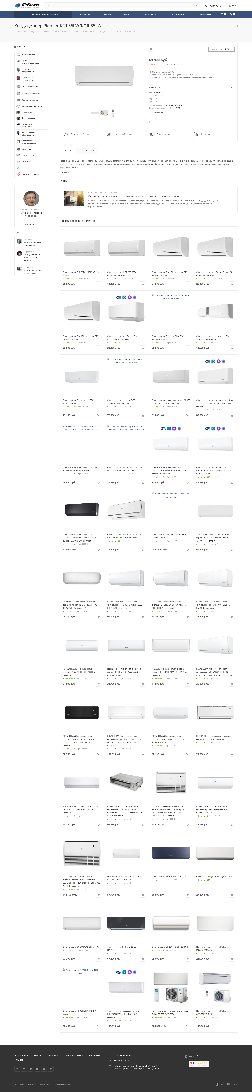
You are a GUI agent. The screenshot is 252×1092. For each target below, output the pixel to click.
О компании (21, 1055)
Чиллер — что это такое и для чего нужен (34, 271)
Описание (67, 151)
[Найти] (197, 5)
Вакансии (19, 1060)
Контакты (94, 1055)
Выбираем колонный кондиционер (32, 243)
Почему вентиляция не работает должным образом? (33, 257)
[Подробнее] (230, 193)
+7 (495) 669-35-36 (214, 5)
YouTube (30, 1069)
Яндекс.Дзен (44, 1069)
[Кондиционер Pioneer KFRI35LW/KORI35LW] (104, 76)
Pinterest (51, 1069)
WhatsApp (37, 1069)
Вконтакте (17, 1069)
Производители (74, 1055)
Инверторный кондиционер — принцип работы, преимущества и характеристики (135, 196)
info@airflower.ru (121, 1060)
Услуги (37, 1055)
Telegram (24, 1069)
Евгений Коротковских (31, 212)
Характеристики (87, 151)
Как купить (54, 1055)
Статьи (17, 232)
